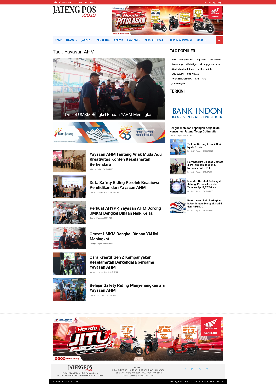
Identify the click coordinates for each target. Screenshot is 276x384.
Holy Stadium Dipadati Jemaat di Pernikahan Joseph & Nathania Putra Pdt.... (205, 164)
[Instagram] (192, 369)
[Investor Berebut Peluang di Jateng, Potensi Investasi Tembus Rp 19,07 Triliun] (178, 186)
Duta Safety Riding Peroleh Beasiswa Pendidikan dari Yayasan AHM (124, 185)
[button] (219, 40)
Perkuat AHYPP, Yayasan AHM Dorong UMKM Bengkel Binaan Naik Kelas (125, 211)
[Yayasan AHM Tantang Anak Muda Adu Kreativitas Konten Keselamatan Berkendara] (69, 161)
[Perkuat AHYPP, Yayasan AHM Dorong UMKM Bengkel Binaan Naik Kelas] (69, 212)
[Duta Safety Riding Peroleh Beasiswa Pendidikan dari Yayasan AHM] (69, 186)
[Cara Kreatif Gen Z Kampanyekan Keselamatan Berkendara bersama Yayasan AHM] (109, 89)
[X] (199, 369)
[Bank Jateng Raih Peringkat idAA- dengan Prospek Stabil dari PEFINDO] (178, 205)
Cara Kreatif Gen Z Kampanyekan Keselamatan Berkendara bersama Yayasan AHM (122, 262)
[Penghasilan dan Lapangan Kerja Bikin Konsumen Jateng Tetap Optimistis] (196, 110)
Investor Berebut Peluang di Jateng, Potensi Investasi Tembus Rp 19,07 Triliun (204, 184)
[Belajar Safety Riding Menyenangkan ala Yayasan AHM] (69, 289)
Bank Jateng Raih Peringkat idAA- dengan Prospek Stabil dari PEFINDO (204, 203)
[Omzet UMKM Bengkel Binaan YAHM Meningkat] (69, 238)
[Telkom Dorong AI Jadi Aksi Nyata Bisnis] (178, 147)
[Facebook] (185, 369)
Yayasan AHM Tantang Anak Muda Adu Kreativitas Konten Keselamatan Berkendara (126, 159)
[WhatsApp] (207, 369)
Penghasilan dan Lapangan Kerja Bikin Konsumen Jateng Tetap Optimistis (195, 129)
